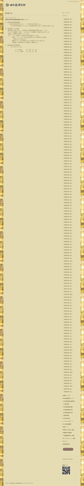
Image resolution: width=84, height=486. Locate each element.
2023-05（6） (68, 119)
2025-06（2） (68, 52)
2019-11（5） (68, 227)
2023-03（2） (68, 124)
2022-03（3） (68, 155)
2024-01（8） (68, 99)
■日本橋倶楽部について (68, 398)
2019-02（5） (68, 252)
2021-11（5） (68, 166)
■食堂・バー (66, 427)
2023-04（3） (68, 122)
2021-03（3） (68, 186)
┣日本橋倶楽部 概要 (68, 407)
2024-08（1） (68, 80)
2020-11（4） (68, 197)
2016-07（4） (68, 327)
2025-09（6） (68, 44)
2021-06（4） (68, 180)
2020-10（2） (68, 199)
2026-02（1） (68, 33)
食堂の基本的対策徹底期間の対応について (17, 19)
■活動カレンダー (67, 395)
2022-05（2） (68, 149)
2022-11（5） (68, 135)
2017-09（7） (68, 291)
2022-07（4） (68, 144)
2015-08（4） (68, 352)
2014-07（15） (68, 386)
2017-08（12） (68, 294)
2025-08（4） (68, 47)
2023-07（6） (68, 113)
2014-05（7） (68, 391)
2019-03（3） (68, 249)
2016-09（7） (68, 322)
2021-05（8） (68, 183)
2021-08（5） (68, 174)
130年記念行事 (66, 418)
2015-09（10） (68, 350)
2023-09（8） (68, 108)
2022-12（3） (68, 133)
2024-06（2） (68, 85)
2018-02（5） (68, 277)
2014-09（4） (68, 380)
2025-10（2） (68, 41)
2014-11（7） (68, 377)
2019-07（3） (68, 238)
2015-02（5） (68, 369)
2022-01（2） (68, 160)
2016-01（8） (68, 341)
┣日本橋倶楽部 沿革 (68, 409)
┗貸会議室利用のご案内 (68, 435)
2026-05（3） (68, 24)
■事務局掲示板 (66, 444)
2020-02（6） (68, 219)
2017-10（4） (68, 288)
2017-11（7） (68, 286)
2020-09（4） (68, 202)
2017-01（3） (68, 311)
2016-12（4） (68, 313)
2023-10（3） (68, 105)
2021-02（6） (68, 188)
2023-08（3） (68, 110)
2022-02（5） (68, 158)
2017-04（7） (68, 302)
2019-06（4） (68, 241)
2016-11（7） (68, 316)
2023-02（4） (68, 127)
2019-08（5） (68, 236)
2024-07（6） (68, 83)
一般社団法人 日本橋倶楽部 (15, 483)
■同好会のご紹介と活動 (68, 429)
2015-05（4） (68, 361)
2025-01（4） (68, 66)
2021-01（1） (68, 191)
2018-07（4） (68, 266)
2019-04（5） (68, 247)
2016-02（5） (68, 338)
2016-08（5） (68, 324)
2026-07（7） (68, 19)
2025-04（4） (68, 58)
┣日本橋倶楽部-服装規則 (69, 401)
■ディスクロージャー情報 (69, 438)
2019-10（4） (68, 230)
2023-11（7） (68, 102)
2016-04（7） (68, 336)
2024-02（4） (68, 97)
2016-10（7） (68, 319)
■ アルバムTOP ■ (68, 421)
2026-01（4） (68, 35)
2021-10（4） (68, 169)
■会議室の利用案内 (67, 432)
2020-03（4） (68, 216)
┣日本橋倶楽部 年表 (68, 412)
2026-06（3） (68, 21)
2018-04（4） (68, 272)
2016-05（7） (68, 333)
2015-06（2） (68, 358)
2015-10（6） (68, 347)
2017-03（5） (68, 305)
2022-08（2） (68, 141)
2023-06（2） (68, 116)
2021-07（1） (68, 177)
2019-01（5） (68, 255)
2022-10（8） (68, 138)
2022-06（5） (68, 147)
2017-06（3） (68, 297)
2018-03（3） (68, 274)
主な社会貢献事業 (67, 424)
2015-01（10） (68, 372)
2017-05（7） (68, 299)
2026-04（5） (68, 27)
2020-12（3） (68, 194)
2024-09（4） (68, 77)
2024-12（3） (68, 69)
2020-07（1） (68, 208)
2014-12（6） (68, 375)
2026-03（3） (68, 30)
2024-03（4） (68, 94)
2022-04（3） (68, 152)
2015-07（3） (68, 355)
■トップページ (66, 12)
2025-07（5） (68, 49)
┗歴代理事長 (66, 415)
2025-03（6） (68, 60)
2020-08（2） (68, 205)
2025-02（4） (68, 63)
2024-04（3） (68, 91)
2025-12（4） (68, 38)
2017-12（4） (68, 283)
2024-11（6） (68, 72)
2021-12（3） (68, 163)
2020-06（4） (68, 211)
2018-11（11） (68, 261)
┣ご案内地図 (66, 404)
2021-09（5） (68, 172)
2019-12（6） (68, 224)
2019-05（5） (68, 244)
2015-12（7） (68, 344)
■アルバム (65, 441)
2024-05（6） (68, 88)
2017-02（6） (68, 308)
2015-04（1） (68, 363)
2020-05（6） (68, 213)
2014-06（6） (68, 388)
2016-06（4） (68, 330)
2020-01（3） (68, 222)
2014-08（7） (68, 383)
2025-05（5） (68, 55)
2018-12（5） (68, 258)
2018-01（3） (68, 280)
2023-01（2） (68, 130)
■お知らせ (65, 15)
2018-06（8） (68, 269)
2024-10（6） (68, 74)
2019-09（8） (68, 233)
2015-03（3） (68, 366)
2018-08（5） (68, 263)
